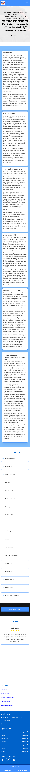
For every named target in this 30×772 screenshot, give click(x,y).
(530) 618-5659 (7, 717)
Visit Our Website (15, 767)
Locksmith (4, 686)
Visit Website (6, 720)
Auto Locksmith (5, 698)
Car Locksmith (5, 690)
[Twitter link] (8, 756)
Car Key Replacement (7, 694)
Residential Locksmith (7, 702)
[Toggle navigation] (27, 3)
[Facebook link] (2, 756)
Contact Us (7, 770)
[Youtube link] (13, 756)
